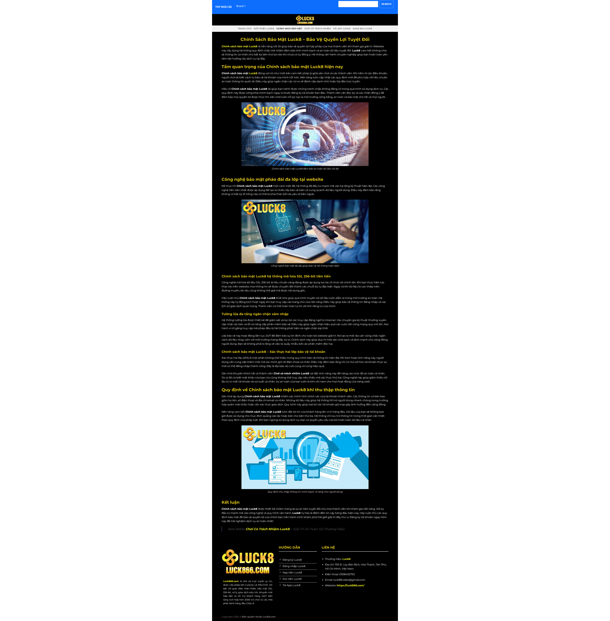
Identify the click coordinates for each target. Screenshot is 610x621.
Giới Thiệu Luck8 (264, 28)
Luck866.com (231, 581)
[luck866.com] (305, 19)
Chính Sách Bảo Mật (289, 28)
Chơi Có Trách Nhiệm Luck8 (268, 529)
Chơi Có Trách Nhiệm (317, 28)
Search (386, 4)
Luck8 (253, 73)
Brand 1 (241, 6)
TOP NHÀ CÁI (223, 7)
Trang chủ (244, 28)
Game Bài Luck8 (362, 28)
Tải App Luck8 (341, 28)
